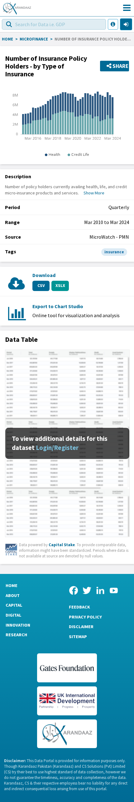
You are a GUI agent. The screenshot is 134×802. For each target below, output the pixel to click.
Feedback (79, 607)
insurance (114, 252)
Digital (14, 615)
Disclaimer (81, 626)
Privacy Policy (85, 617)
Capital (14, 605)
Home (11, 585)
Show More (94, 193)
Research (16, 634)
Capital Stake (62, 544)
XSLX (60, 285)
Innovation (18, 625)
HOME (7, 38)
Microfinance (34, 38)
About (13, 595)
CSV (41, 285)
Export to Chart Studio (57, 306)
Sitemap (78, 636)
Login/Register (57, 448)
